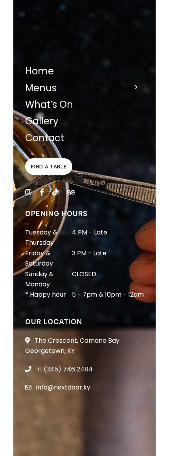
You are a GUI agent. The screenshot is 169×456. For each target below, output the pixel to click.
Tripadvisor (71, 192)
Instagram (28, 192)
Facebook (42, 192)
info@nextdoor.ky (62, 387)
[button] (48, 166)
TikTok (55, 192)
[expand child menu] (136, 87)
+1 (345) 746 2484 (64, 369)
